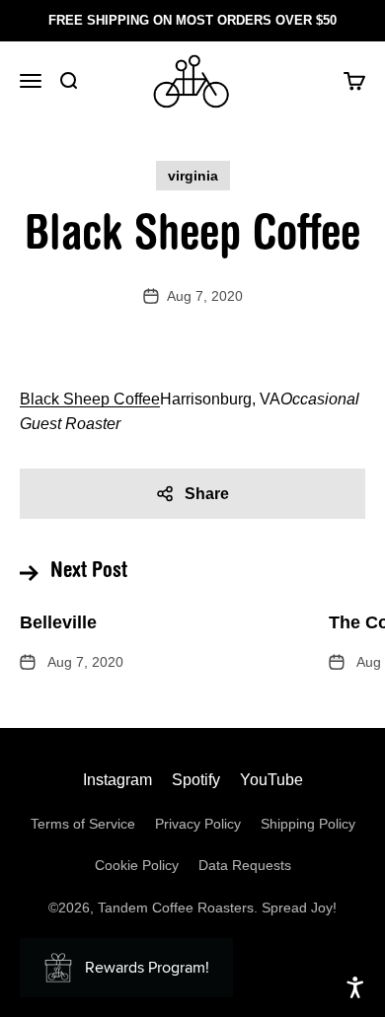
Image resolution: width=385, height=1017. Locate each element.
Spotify (196, 779)
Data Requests (244, 865)
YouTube (271, 779)
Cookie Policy (137, 865)
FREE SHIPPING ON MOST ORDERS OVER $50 (192, 20)
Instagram (117, 779)
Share (207, 493)
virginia (193, 175)
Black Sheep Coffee (90, 399)
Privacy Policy (198, 824)
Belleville (58, 622)
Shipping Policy (308, 824)
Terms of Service (83, 824)
